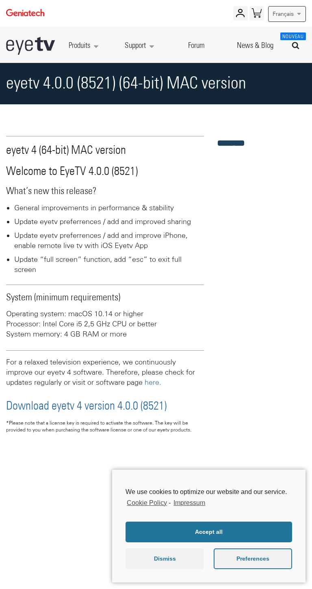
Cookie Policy (147, 502)
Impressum (189, 502)
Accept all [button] (209, 532)
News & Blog (255, 46)
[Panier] (256, 15)
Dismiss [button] (165, 558)
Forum (196, 46)
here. (153, 382)
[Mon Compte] (240, 15)
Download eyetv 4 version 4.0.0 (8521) (86, 406)
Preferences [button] (252, 558)
